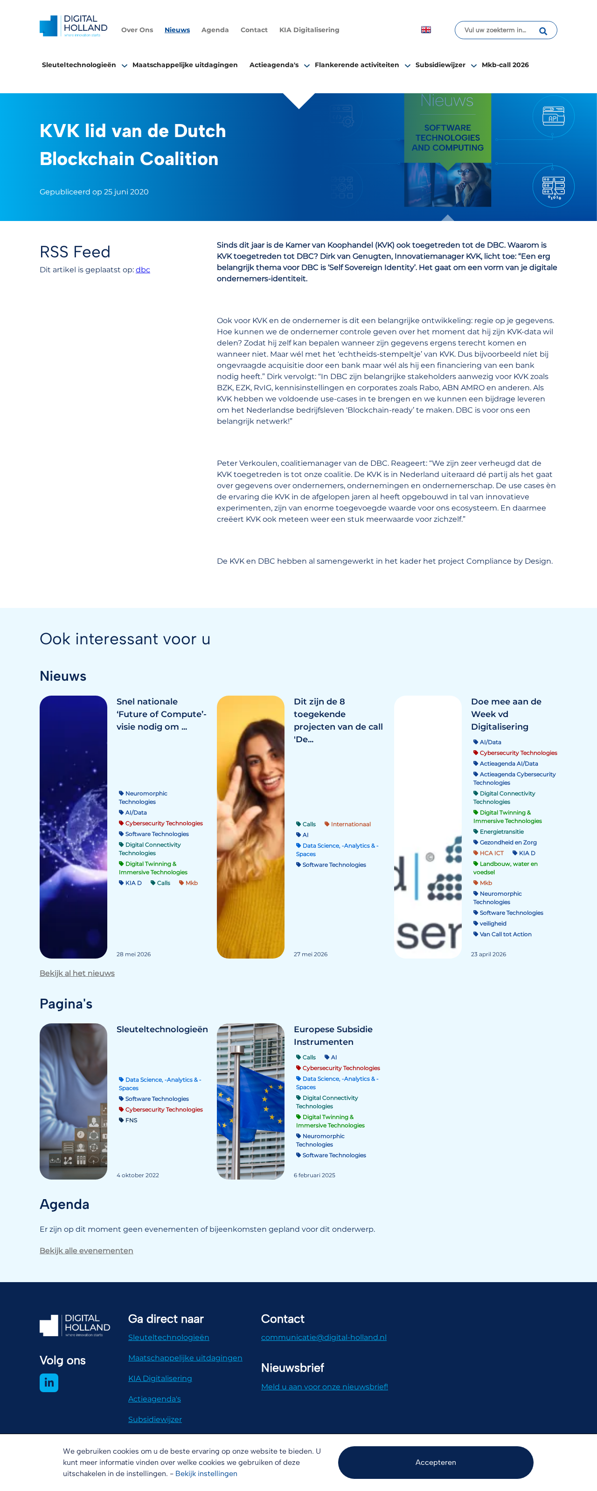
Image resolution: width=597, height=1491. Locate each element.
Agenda (215, 30)
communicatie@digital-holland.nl (324, 1337)
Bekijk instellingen (206, 1473)
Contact (254, 30)
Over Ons (137, 30)
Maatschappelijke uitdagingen (185, 65)
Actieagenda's (274, 65)
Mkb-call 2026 (505, 65)
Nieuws (177, 30)
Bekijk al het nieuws (77, 973)
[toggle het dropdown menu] (124, 65)
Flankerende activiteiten (357, 65)
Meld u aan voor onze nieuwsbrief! (324, 1386)
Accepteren (436, 1462)
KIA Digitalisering (309, 30)
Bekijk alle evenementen (86, 1250)
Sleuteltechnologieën (79, 65)
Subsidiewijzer (440, 65)
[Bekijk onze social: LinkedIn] (49, 1383)
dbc (143, 269)
